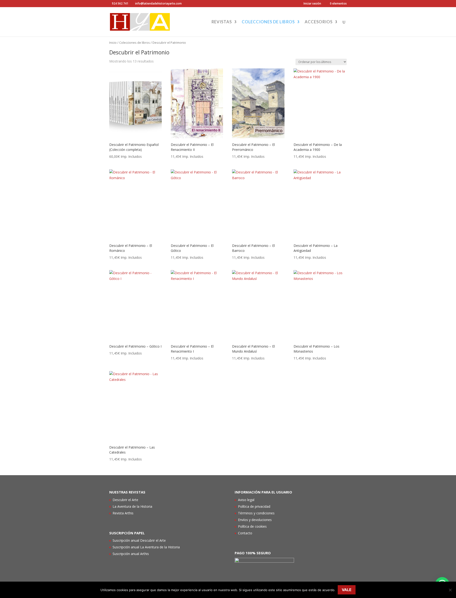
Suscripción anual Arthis (131, 553)
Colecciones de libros (268, 22)
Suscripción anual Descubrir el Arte (139, 540)
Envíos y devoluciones (255, 519)
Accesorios (318, 22)
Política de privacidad (254, 506)
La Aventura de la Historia (132, 506)
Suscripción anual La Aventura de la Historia (146, 547)
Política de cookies (252, 526)
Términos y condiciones (256, 513)
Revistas (221, 22)
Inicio (113, 42)
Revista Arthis (123, 513)
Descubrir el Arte (125, 500)
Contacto (245, 533)
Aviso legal (246, 500)
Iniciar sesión (312, 3)
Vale (347, 589)
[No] (450, 590)
